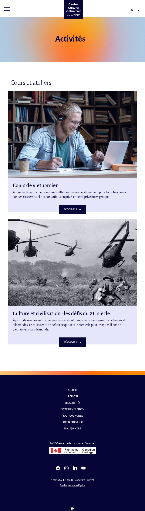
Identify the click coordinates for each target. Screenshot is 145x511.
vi (139, 9)
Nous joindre (72, 428)
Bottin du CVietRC (72, 422)
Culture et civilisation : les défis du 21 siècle (61, 313)
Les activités (72, 403)
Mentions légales (76, 485)
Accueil (72, 390)
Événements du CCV (72, 409)
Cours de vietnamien (36, 185)
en (131, 9)
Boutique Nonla (72, 416)
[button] (7, 9)
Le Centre (72, 396)
